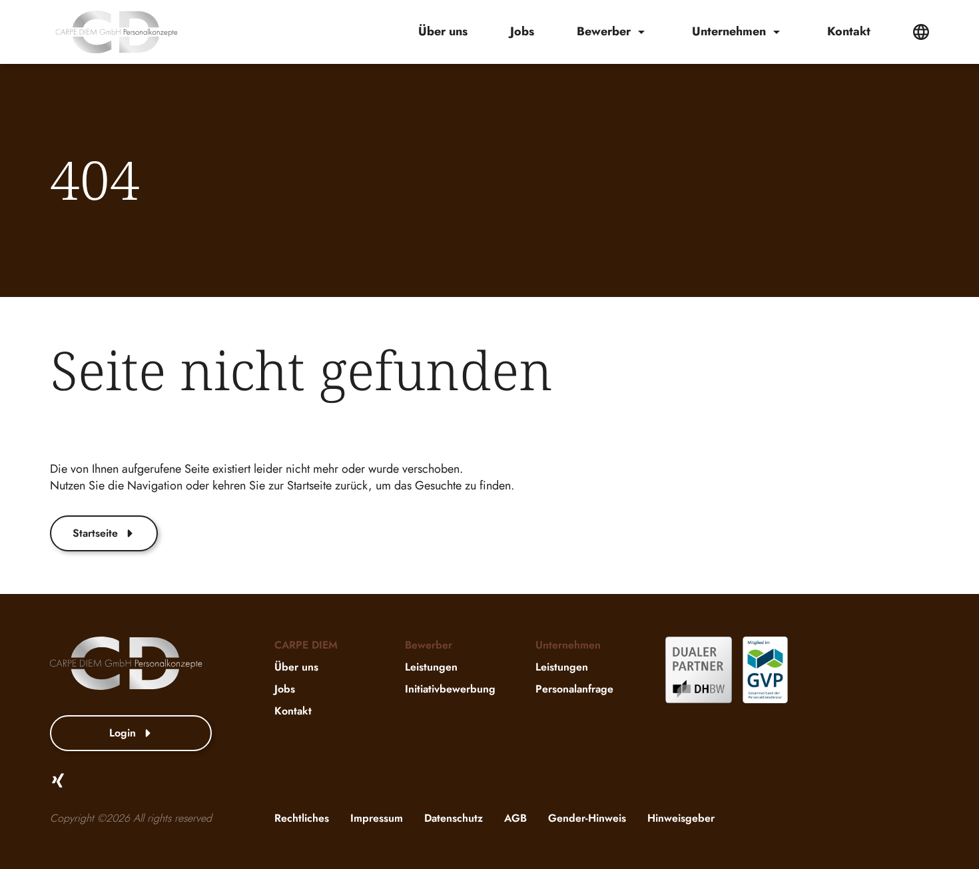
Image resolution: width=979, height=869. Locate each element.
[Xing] (58, 780)
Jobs (522, 32)
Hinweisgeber (681, 818)
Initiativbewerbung (450, 689)
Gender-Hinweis (587, 818)
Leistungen (431, 667)
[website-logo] (116, 32)
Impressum (376, 818)
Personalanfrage (574, 689)
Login (122, 732)
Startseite (95, 533)
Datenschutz (453, 818)
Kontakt (848, 32)
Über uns (443, 32)
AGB (515, 818)
